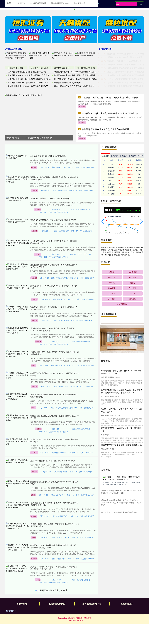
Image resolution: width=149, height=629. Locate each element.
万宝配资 (111, 293)
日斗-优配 (34, 452)
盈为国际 (34, 472)
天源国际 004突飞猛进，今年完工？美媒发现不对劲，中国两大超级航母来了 (121, 388)
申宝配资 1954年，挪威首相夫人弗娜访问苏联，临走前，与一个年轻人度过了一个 (54, 546)
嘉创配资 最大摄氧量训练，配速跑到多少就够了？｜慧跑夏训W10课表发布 (54, 615)
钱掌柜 (34, 537)
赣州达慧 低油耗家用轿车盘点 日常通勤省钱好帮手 (105, 129)
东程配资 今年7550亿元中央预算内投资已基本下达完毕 (53, 220)
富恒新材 (111, 171)
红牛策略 (34, 299)
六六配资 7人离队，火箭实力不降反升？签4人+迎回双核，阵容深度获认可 (54, 242)
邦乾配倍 (34, 386)
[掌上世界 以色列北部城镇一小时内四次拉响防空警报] (86, 59)
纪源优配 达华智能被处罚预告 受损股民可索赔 (27, 71)
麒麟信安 (111, 174)
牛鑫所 (33, 365)
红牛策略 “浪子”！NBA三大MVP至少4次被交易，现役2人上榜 (54, 286)
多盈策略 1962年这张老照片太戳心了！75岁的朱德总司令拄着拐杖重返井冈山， (54, 504)
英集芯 (111, 180)
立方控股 (111, 193)
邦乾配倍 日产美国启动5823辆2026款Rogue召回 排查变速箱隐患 (54, 374)
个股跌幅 (114, 155)
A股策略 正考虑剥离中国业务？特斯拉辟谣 (48, 156)
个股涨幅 (105, 155)
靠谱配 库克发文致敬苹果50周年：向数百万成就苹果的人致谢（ (80, 75)
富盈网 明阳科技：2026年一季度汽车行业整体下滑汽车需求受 (33, 86)
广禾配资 (111, 299)
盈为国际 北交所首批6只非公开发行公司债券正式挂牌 (52, 460)
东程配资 (34, 231)
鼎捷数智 (111, 177)
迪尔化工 (111, 184)
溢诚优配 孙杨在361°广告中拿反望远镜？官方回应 (28, 75)
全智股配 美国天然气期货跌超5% (67, 82)
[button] (102, 221)
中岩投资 (111, 277)
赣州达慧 (82, 138)
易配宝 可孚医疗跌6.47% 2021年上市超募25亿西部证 (76, 71)
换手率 (140, 155)
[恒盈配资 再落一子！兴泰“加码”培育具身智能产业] (39, 113)
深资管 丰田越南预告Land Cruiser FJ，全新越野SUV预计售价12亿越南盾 (54, 395)
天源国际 (82, 106)
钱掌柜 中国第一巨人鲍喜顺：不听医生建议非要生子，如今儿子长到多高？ (54, 525)
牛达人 (132, 293)
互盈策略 (34, 190)
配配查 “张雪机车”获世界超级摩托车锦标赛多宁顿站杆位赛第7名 (54, 482)
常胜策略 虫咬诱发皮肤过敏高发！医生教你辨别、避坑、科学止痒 (54, 416)
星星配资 (38, 209)
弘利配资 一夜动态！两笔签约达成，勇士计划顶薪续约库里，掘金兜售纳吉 (53, 308)
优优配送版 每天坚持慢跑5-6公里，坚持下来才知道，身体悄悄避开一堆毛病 (54, 591)
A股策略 (33, 167)
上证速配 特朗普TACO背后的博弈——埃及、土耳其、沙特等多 (34, 82)
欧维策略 (132, 299)
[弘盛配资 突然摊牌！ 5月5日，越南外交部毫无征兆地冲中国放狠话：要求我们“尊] (16, 59)
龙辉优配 (34, 278)
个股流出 (132, 155)
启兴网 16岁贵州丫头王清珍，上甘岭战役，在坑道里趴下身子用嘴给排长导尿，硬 (54, 567)
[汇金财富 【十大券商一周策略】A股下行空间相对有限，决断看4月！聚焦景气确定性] (122, 478)
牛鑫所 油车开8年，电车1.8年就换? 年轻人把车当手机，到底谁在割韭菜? (54, 353)
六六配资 (82, 122)
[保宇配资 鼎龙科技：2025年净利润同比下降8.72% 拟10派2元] (63, 59)
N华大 (111, 164)
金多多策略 (132, 272)
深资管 (33, 408)
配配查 (33, 495)
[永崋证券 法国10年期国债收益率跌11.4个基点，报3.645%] (40, 59)
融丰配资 (111, 288)
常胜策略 (38, 429)
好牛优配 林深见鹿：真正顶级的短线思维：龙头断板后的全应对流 (35, 79)
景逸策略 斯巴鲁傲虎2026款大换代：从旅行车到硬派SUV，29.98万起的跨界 (52, 329)
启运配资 (132, 277)
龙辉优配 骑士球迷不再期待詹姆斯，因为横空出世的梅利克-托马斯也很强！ (53, 265)
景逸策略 (38, 341)
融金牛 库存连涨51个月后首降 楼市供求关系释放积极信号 (78, 86)
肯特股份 (111, 187)
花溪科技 (111, 167)
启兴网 (38, 580)
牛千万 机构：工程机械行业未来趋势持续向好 (119, 512)
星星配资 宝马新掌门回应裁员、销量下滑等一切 (50, 198)
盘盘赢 (112, 272)
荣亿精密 (111, 190)
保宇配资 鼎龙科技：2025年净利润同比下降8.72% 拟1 (76, 79)
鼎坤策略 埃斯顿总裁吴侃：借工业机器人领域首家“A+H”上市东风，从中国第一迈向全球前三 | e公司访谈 (121, 502)
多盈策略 (34, 516)
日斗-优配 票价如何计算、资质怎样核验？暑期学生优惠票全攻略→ (54, 440)
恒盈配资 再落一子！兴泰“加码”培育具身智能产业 (29, 137)
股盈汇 (132, 282)
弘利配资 (34, 320)
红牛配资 (132, 288)
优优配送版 (38, 603)
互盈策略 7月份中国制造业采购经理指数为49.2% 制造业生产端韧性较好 (54, 178)
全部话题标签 (122, 304)
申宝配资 (34, 559)
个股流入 (123, 155)
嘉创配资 (34, 627)
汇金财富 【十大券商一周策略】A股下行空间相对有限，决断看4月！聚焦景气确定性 (121, 483)
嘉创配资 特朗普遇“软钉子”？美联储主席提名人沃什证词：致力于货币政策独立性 (121, 491)
